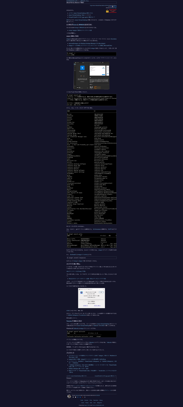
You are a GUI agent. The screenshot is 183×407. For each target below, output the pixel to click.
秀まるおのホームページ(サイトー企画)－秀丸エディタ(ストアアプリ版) (87, 278)
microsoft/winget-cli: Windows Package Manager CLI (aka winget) (87, 43)
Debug (101, 400)
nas (101, 5)
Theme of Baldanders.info (98, 405)
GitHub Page (114, 7)
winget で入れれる (83, 254)
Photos (87, 402)
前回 (67, 20)
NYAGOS (81, 24)
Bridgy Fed (99, 402)
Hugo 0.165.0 (87, 405)
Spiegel (77, 395)
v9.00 (67, 310)
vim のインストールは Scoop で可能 (75, 271)
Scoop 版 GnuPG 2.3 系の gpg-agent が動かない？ (82, 17)
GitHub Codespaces (73, 315)
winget (68, 39)
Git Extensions (97, 229)
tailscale (104, 5)
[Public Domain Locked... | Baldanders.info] (111, 12)
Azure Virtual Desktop (81, 20)
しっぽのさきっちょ (83, 1)
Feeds (82, 400)
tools (108, 5)
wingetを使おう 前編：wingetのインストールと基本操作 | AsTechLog (87, 359)
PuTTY (110, 229)
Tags (91, 5)
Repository (95, 400)
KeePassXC (73, 254)
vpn (111, 5)
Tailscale (69, 321)
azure (94, 5)
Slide (91, 402)
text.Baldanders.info (71, 1)
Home (82, 402)
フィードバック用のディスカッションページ (84, 386)
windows (114, 5)
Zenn (94, 402)
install (97, 5)
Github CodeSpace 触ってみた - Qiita (78, 368)
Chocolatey (114, 39)
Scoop (75, 24)
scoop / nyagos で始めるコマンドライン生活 (80, 30)
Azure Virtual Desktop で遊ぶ (77, 15)
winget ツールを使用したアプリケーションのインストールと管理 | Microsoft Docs (90, 45)
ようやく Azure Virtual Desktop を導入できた (81, 13)
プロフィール (108, 390)
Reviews (86, 400)
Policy (91, 400)
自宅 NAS (101, 325)
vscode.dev (83, 315)
